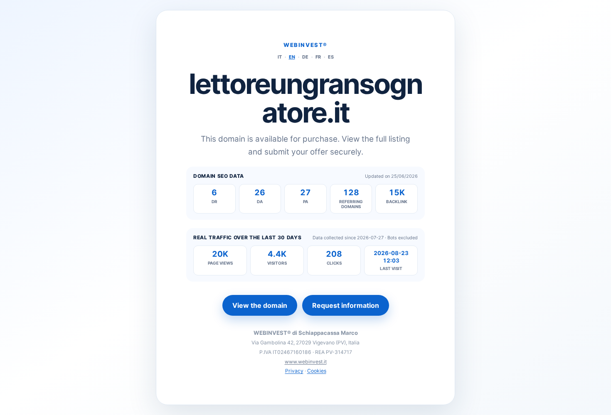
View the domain (259, 305)
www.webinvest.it (306, 362)
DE (305, 57)
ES (331, 57)
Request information (345, 305)
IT (280, 57)
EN (292, 57)
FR (318, 57)
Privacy (294, 371)
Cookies (316, 371)
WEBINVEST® (305, 45)
